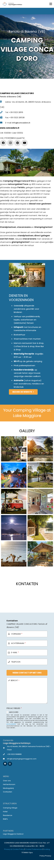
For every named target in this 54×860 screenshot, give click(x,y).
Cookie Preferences (33, 849)
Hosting (47, 849)
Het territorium (9, 784)
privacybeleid (11, 724)
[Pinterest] (17, 143)
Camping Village (10, 808)
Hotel (5, 811)
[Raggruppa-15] (12, 4)
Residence (7, 815)
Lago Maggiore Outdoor (13, 834)
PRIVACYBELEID (14, 708)
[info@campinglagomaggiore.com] (5, 758)
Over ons (7, 780)
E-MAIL (15, 652)
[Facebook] (3, 143)
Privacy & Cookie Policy (14, 849)
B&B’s (5, 819)
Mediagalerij (8, 788)
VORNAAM (16, 633)
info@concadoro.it (21, 122)
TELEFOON (15, 661)
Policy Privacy (45, 856)
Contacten (7, 792)
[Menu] (51, 4)
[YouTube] (24, 143)
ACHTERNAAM (18, 643)
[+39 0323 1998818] (5, 754)
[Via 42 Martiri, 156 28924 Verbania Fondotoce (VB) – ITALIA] (5, 748)
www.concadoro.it (9, 128)
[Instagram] (10, 143)
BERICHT (15, 680)
